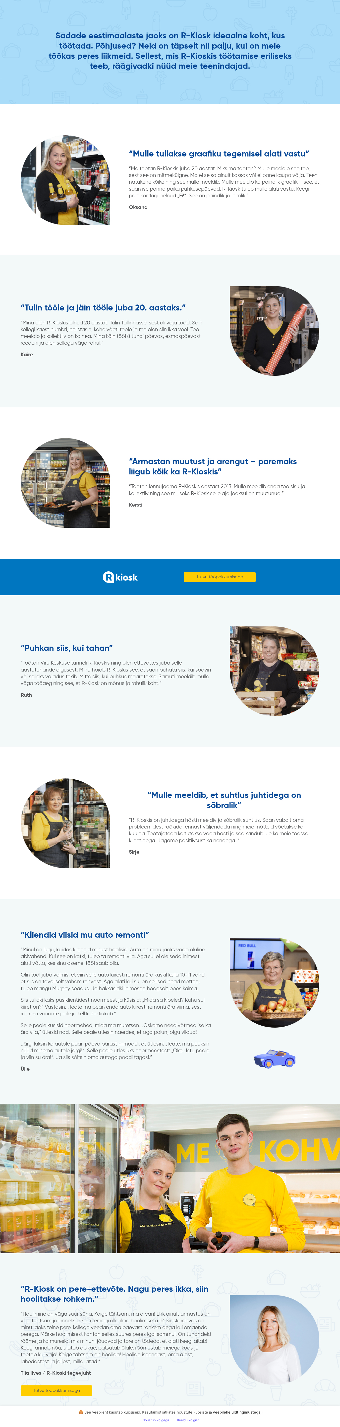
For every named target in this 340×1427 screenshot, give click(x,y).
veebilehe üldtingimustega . (237, 1412)
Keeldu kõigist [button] (188, 1420)
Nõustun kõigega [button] (155, 1420)
